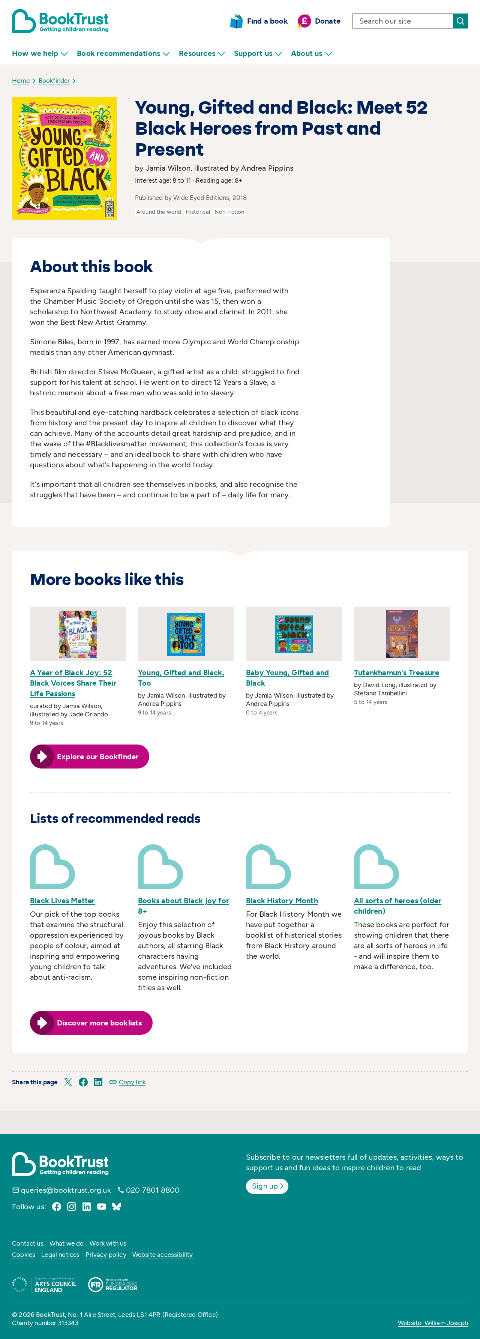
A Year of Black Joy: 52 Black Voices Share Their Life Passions (73, 683)
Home (21, 80)
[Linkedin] (86, 1206)
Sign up (265, 1185)
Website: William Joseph (433, 1323)
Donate (327, 21)
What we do (67, 1243)
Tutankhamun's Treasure (396, 672)
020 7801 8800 (153, 1190)
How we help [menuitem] (35, 53)
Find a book (267, 21)
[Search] (460, 21)
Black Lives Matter (62, 900)
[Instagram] (71, 1206)
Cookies (23, 1254)
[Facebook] (56, 1206)
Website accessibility (162, 1254)
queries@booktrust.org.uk (66, 1190)
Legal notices (60, 1254)
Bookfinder (54, 80)
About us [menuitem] (306, 53)
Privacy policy (106, 1254)
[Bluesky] (116, 1206)
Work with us (108, 1243)
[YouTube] (101, 1206)
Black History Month (282, 900)
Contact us (28, 1243)
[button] (68, 1082)
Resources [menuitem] (197, 53)
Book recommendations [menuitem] (118, 53)
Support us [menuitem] (253, 53)
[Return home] (60, 21)
